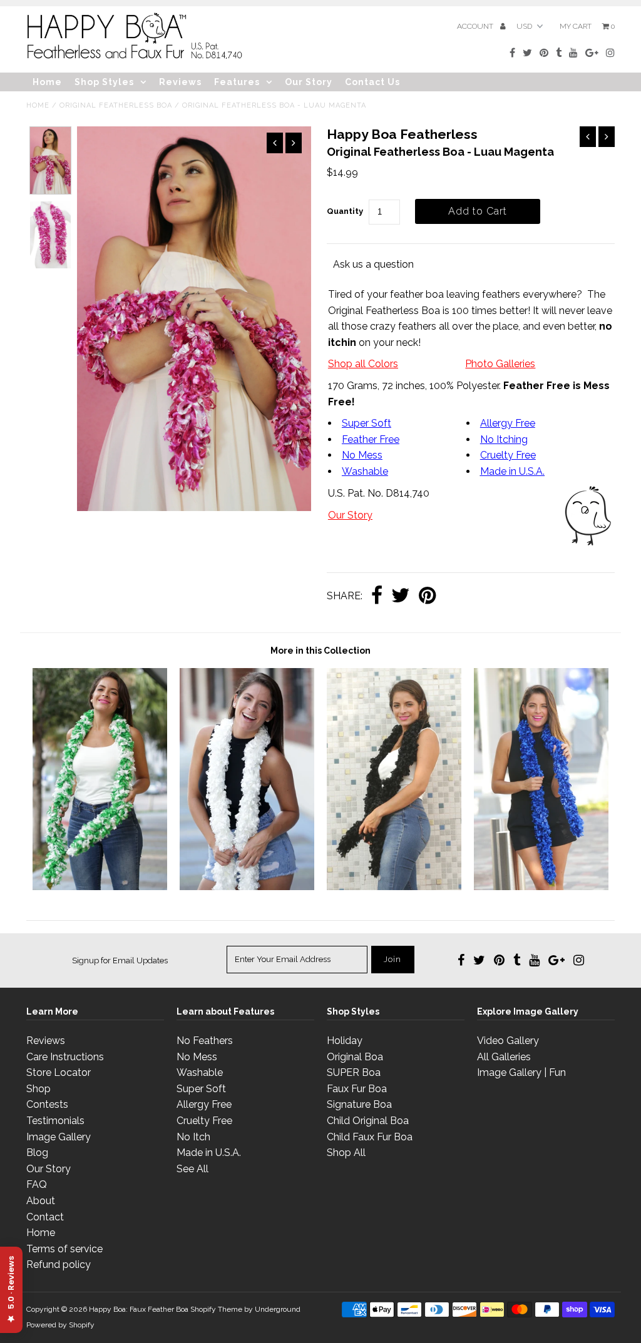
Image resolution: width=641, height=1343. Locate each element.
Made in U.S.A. (209, 1152)
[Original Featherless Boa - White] (247, 887)
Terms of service (64, 1249)
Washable (365, 471)
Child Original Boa (368, 1121)
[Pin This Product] (427, 596)
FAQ (36, 1184)
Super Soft (366, 423)
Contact (45, 1217)
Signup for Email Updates (120, 960)
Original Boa (355, 1057)
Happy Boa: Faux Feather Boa (138, 1309)
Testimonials (55, 1121)
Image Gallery (58, 1137)
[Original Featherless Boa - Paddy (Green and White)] (100, 887)
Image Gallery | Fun (521, 1072)
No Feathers (205, 1041)
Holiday (344, 1041)
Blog (37, 1152)
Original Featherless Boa (115, 105)
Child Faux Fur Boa (370, 1137)
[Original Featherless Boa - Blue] (541, 887)
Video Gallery (508, 1041)
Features (237, 82)
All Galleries (504, 1057)
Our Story (308, 82)
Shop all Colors (363, 364)
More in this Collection (320, 651)
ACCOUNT (476, 26)
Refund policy (58, 1264)
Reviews (180, 82)
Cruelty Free (508, 455)
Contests (47, 1104)
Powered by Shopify (60, 1324)
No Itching (504, 439)
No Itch (193, 1137)
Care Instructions (65, 1057)
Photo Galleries (500, 364)
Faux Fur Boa (357, 1089)
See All (192, 1169)
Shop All (346, 1152)
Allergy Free (507, 423)
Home (47, 82)
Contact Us (372, 82)
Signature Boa (359, 1104)
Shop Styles (104, 82)
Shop (38, 1089)
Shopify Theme (216, 1309)
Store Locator (58, 1072)
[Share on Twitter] (400, 596)
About (40, 1201)
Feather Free (370, 439)
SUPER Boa (354, 1072)
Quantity (345, 211)
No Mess (362, 455)
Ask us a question (373, 264)
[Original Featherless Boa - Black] (394, 887)
